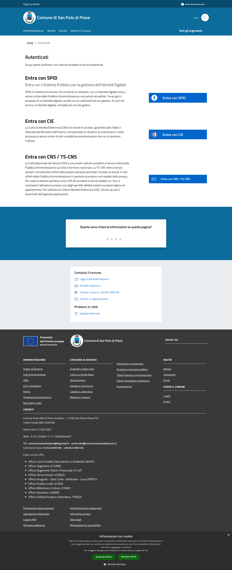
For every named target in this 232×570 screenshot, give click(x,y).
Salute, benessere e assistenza (133, 381)
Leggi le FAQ (29, 519)
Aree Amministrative (34, 374)
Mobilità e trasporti (80, 397)
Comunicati (169, 374)
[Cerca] (205, 17)
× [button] (228, 535)
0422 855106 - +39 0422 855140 (64, 448)
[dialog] (116, 551)
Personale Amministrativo (37, 397)
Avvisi (166, 380)
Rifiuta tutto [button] (128, 556)
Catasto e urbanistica (81, 392)
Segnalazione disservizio (36, 514)
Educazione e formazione (130, 364)
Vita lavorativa (78, 380)
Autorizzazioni (124, 386)
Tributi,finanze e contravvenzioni (134, 375)
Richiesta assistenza (34, 525)
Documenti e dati (32, 403)
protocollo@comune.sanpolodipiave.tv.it (93, 443)
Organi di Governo (33, 369)
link (146, 550)
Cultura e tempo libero (82, 374)
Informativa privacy (80, 514)
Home (30, 43)
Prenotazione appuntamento (38, 508)
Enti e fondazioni (32, 386)
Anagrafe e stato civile (82, 369)
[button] (116, 564)
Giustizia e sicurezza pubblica (132, 369)
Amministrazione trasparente (85, 508)
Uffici (26, 380)
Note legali (75, 519)
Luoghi (167, 396)
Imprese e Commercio (81, 386)
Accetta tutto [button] (104, 557)
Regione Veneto (31, 4)
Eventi (166, 401)
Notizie (167, 369)
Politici (26, 392)
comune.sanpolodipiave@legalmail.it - (50, 443)
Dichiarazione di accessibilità (85, 525)
